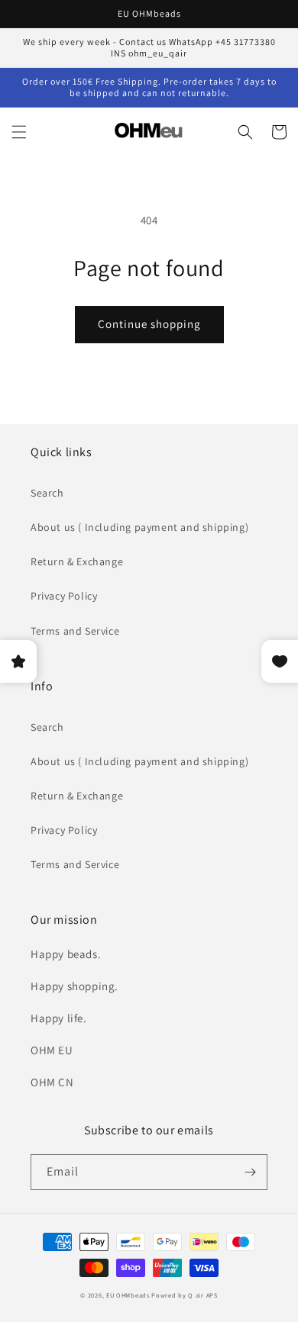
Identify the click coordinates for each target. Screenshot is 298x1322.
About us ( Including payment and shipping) (139, 527)
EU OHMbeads (128, 1295)
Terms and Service (75, 631)
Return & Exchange (77, 561)
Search (47, 493)
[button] (19, 132)
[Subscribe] (250, 1172)
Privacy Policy (64, 596)
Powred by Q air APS (184, 1295)
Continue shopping (149, 324)
